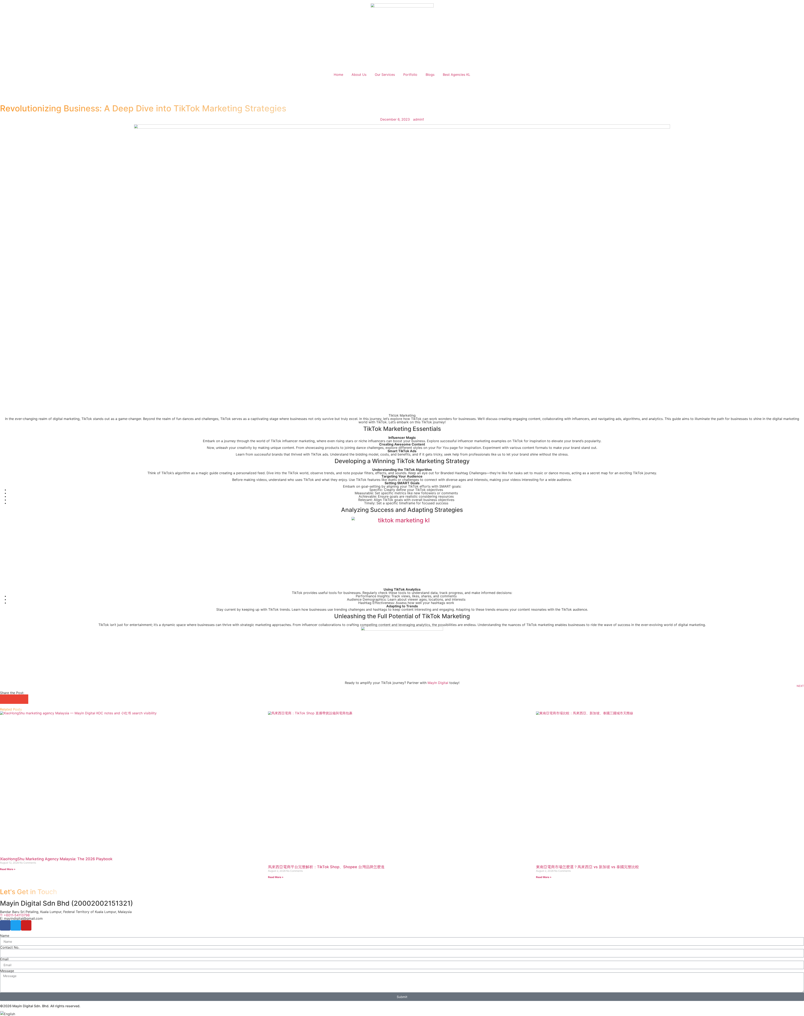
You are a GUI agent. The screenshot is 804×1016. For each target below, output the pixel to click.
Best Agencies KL (456, 74)
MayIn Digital (438, 683)
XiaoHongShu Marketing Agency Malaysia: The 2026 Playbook (56, 859)
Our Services (385, 74)
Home (338, 74)
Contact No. (9, 947)
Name (4, 935)
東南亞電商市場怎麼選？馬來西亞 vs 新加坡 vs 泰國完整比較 (587, 867)
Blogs (430, 74)
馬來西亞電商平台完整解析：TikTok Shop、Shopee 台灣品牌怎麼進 (326, 867)
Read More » (7, 869)
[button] (4, 699)
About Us (359, 74)
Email (4, 959)
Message (7, 970)
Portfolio (410, 74)
